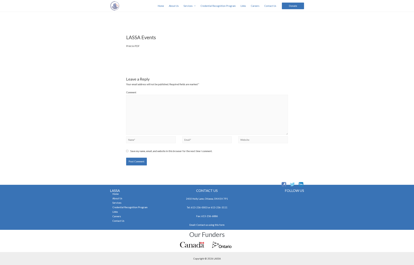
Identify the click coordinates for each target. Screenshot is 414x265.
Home (161, 5)
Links (243, 5)
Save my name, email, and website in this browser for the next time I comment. (171, 151)
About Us (174, 5)
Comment (131, 92)
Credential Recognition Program (218, 5)
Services (188, 5)
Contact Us (270, 5)
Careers (255, 5)
